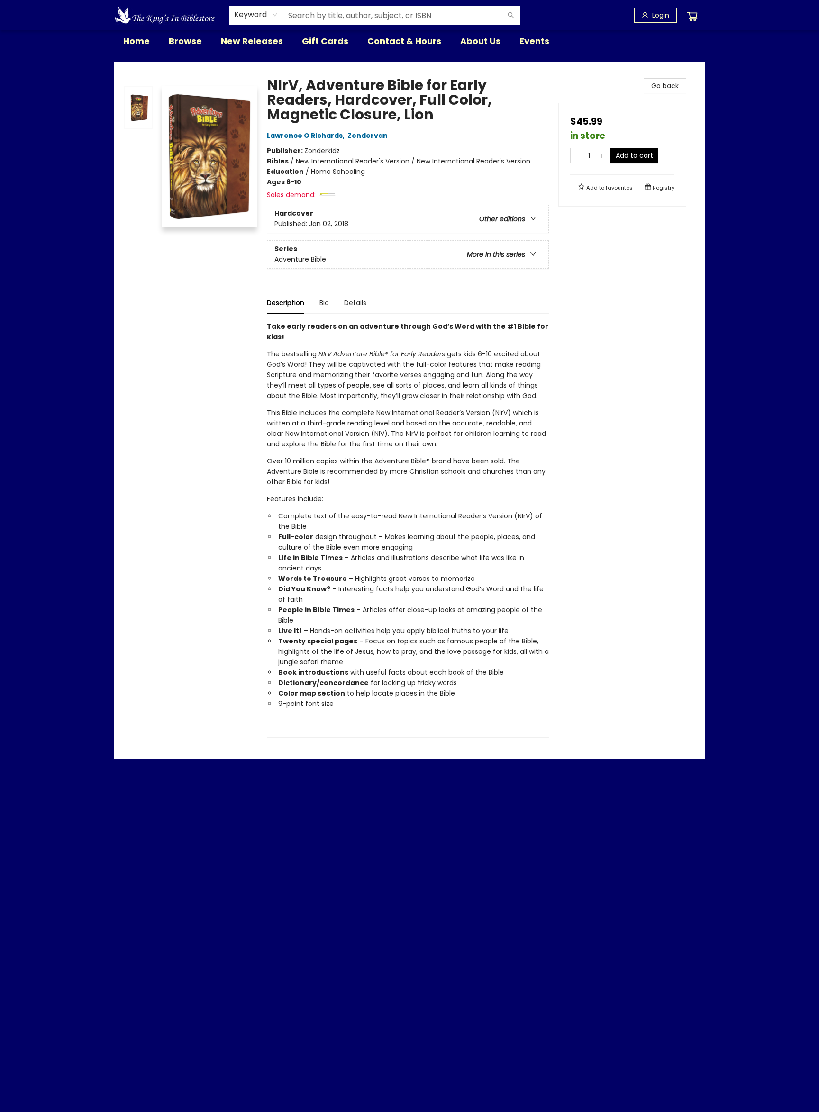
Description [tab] (285, 302)
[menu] (409, 41)
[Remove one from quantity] (576, 155)
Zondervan (367, 135)
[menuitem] (136, 41)
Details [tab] (355, 302)
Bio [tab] (324, 302)
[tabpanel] (408, 529)
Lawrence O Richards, (306, 135)
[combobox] (256, 15)
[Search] (510, 15)
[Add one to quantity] (602, 155)
